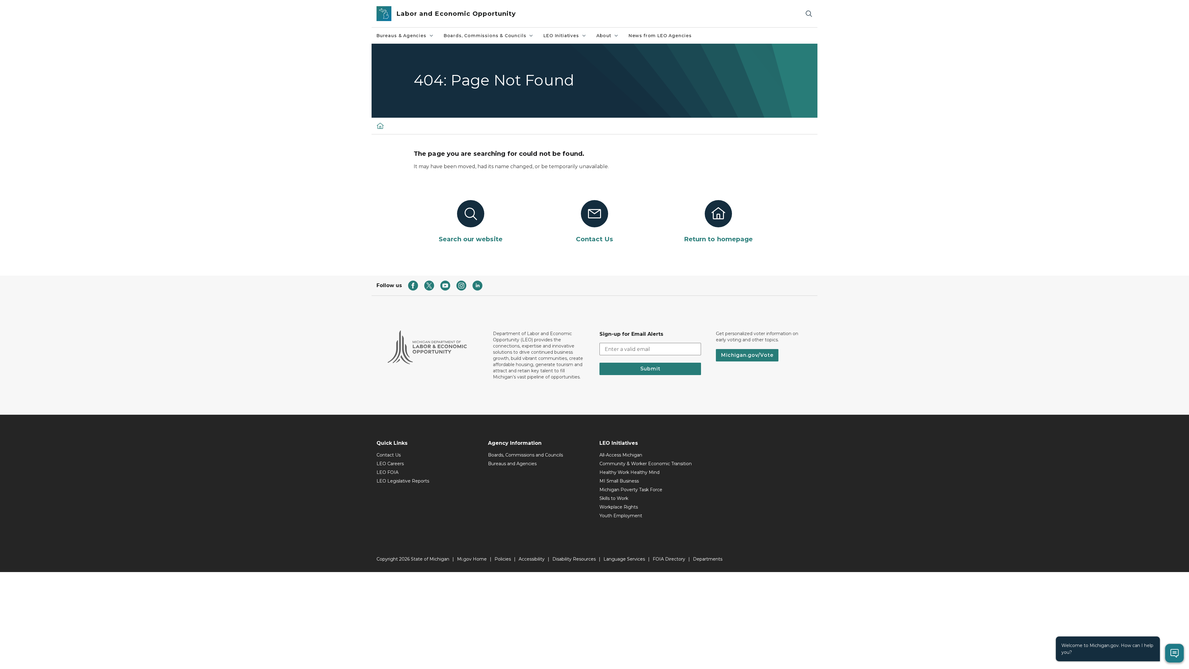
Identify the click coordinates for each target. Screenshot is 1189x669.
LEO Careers (390, 463)
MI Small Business (619, 481)
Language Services (624, 559)
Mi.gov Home (472, 559)
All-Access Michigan (620, 455)
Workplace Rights (618, 507)
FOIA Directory (669, 559)
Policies (502, 559)
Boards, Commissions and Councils (525, 455)
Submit (650, 369)
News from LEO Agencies (660, 35)
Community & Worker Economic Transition (645, 463)
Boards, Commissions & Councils (485, 35)
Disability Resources (574, 559)
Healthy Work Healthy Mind (629, 472)
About (603, 35)
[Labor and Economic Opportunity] (380, 126)
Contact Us (389, 455)
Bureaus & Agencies (401, 35)
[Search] (808, 14)
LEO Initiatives (561, 35)
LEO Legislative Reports (403, 481)
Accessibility (532, 559)
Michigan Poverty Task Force (630, 489)
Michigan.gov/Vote (747, 355)
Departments (707, 559)
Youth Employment (620, 515)
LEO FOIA (388, 472)
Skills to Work (613, 498)
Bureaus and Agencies (512, 463)
